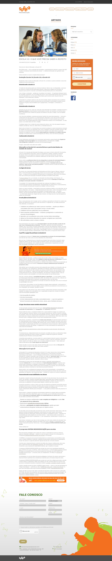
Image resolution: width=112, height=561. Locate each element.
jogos (20, 449)
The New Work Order (40, 379)
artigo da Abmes (24, 178)
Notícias (73, 50)
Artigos (56, 20)
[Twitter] (42, 62)
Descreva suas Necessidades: (27, 517)
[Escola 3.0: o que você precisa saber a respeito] (43, 26)
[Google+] (47, 62)
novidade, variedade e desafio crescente (55, 463)
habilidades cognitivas (38, 444)
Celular (50, 512)
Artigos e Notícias (81, 9)
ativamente (53, 308)
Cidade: (51, 503)
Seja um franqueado (88, 1)
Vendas (72, 53)
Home (52, 9)
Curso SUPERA (78, 1)
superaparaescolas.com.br (57, 468)
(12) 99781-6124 (58, 546)
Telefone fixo (52, 508)
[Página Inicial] (25, 10)
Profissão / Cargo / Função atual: (28, 503)
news (72, 47)
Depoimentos (70, 9)
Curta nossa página (58, 548)
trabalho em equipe (44, 162)
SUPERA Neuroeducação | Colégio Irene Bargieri (52, 466)
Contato (90, 9)
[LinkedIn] (45, 62)
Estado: (51, 498)
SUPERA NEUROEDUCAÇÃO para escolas (34, 435)
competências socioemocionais (35, 403)
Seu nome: (22, 498)
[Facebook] (39, 62)
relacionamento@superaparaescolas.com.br (30, 546)
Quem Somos (60, 9)
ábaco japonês (58, 449)
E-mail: (22, 508)
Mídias (72, 44)
